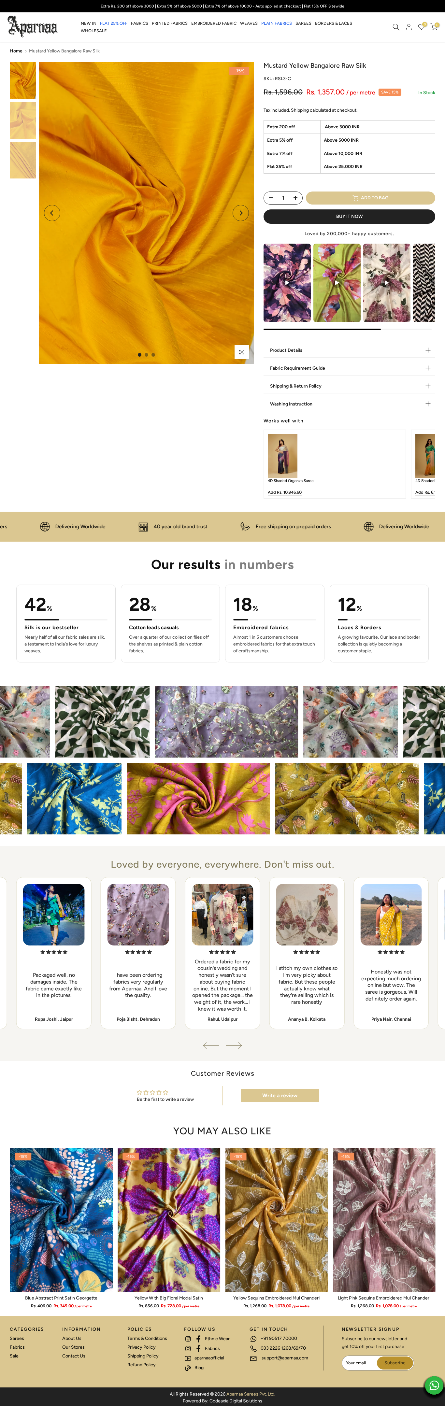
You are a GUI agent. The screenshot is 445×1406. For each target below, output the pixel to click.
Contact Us (73, 1356)
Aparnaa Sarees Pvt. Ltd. (250, 1394)
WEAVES (249, 23)
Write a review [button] (279, 1095)
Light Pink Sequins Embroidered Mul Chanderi (383, 1298)
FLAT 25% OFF (113, 23)
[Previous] (52, 213)
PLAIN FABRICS (276, 23)
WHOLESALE (94, 30)
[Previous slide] (273, 464)
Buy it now (349, 216)
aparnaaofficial (209, 1358)
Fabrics (17, 1347)
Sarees (17, 1338)
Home (16, 51)
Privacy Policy (141, 1347)
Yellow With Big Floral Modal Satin (169, 1298)
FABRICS (139, 23)
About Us (71, 1338)
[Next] (241, 213)
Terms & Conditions (147, 1338)
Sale (14, 1356)
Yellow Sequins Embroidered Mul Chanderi (276, 1298)
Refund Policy (141, 1365)
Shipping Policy (143, 1356)
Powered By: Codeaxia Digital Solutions (222, 1401)
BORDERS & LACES (333, 23)
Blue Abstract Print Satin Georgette (61, 1298)
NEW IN (88, 23)
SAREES (303, 23)
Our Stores (73, 1347)
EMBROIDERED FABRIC (214, 23)
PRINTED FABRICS (170, 23)
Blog (199, 1367)
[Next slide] (425, 464)
